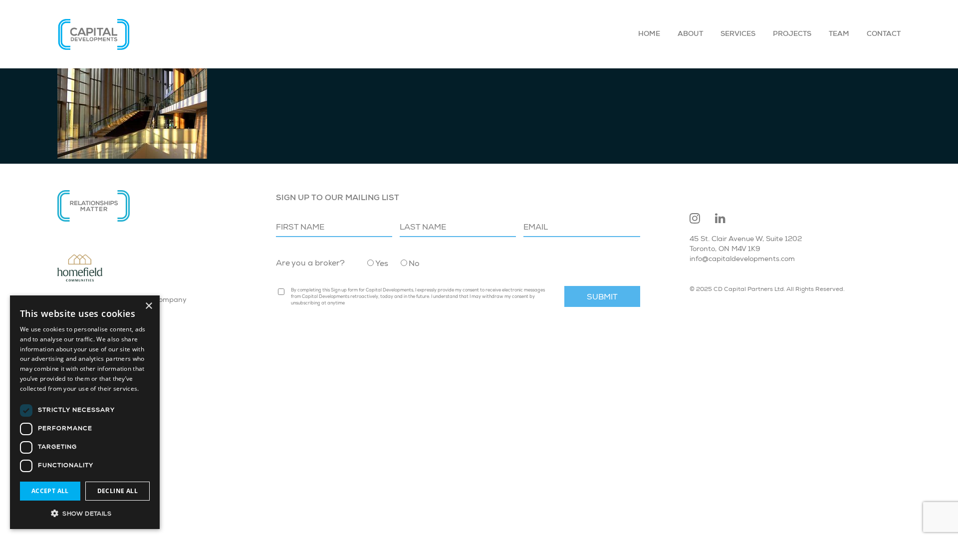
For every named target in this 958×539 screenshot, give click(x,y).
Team (839, 34)
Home (649, 34)
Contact (884, 34)
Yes (381, 265)
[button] (85, 513)
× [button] (148, 306)
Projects (792, 34)
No (414, 265)
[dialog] (85, 412)
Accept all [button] (50, 491)
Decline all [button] (117, 491)
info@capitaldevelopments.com (742, 259)
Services (737, 34)
